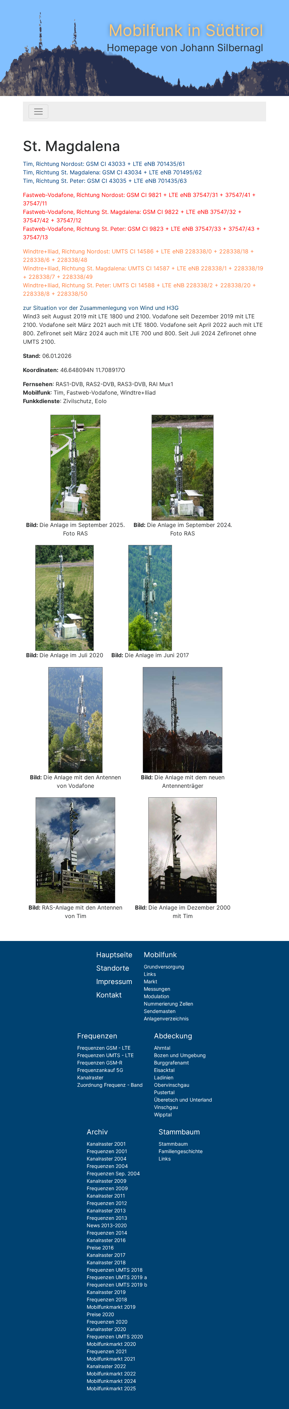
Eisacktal (164, 1070)
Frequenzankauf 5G (100, 1070)
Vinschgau (166, 1107)
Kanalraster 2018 (106, 1262)
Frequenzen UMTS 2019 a (117, 1277)
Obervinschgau (171, 1085)
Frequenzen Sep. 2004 (113, 1173)
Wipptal (163, 1114)
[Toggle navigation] (38, 111)
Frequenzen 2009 (107, 1188)
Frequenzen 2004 (107, 1166)
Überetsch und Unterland (183, 1100)
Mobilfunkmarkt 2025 (111, 1388)
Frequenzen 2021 (107, 1351)
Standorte (112, 968)
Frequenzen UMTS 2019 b (117, 1285)
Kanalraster (90, 1077)
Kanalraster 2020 (106, 1329)
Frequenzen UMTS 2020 (115, 1336)
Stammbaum (173, 1144)
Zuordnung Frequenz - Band (110, 1085)
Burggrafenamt (171, 1063)
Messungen (157, 989)
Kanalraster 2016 (106, 1240)
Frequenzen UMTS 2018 (115, 1270)
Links (150, 974)
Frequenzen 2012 (107, 1203)
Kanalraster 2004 (107, 1159)
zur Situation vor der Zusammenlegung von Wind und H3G (101, 307)
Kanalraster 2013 (106, 1210)
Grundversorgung (164, 967)
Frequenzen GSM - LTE (103, 1048)
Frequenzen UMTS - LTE (105, 1055)
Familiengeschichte (181, 1151)
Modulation (156, 996)
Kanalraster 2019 (106, 1292)
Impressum (114, 981)
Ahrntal (162, 1048)
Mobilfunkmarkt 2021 (111, 1359)
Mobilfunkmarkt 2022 (111, 1374)
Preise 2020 (100, 1314)
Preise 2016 (100, 1248)
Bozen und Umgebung (180, 1055)
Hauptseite (114, 955)
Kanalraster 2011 (106, 1196)
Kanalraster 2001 (106, 1144)
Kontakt (109, 995)
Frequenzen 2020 (107, 1322)
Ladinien (163, 1077)
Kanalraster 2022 (106, 1366)
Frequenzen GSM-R (99, 1063)
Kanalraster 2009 (107, 1181)
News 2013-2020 (107, 1225)
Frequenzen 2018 (107, 1299)
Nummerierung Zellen (168, 1004)
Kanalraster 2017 (106, 1255)
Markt (150, 981)
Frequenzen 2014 (107, 1233)
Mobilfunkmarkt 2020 (111, 1344)
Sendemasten (160, 1011)
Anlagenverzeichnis (166, 1018)
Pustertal (164, 1092)
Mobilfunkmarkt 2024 (111, 1381)
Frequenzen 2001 (107, 1151)
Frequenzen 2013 (107, 1218)
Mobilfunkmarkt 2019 (111, 1307)
